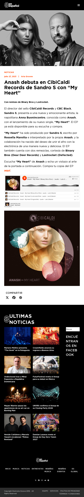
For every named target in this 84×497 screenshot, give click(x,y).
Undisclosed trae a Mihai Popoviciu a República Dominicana (15, 379)
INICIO (8, 469)
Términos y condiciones (69, 494)
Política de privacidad (70, 491)
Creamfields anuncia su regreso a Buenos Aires (43, 349)
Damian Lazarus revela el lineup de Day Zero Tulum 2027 (44, 436)
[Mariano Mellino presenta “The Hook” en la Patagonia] (17, 335)
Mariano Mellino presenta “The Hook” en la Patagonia (17, 349)
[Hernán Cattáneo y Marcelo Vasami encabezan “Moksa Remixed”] (17, 422)
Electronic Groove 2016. (21, 491)
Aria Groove (27, 76)
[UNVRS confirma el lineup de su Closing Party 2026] (46, 393)
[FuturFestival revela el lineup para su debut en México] (46, 364)
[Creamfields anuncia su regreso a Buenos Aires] (46, 335)
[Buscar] (77, 329)
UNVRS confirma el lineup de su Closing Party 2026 (46, 406)
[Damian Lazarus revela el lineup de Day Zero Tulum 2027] (46, 422)
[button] (79, 5)
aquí (7, 170)
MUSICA (16, 469)
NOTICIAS (25, 469)
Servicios (54, 491)
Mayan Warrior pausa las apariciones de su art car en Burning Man (17, 408)
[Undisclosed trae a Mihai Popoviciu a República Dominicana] (17, 364)
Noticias (9, 72)
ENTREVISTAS (37, 469)
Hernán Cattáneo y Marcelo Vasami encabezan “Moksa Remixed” (16, 436)
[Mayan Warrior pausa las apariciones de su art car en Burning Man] (17, 393)
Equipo (45, 491)
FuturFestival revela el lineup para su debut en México (46, 378)
